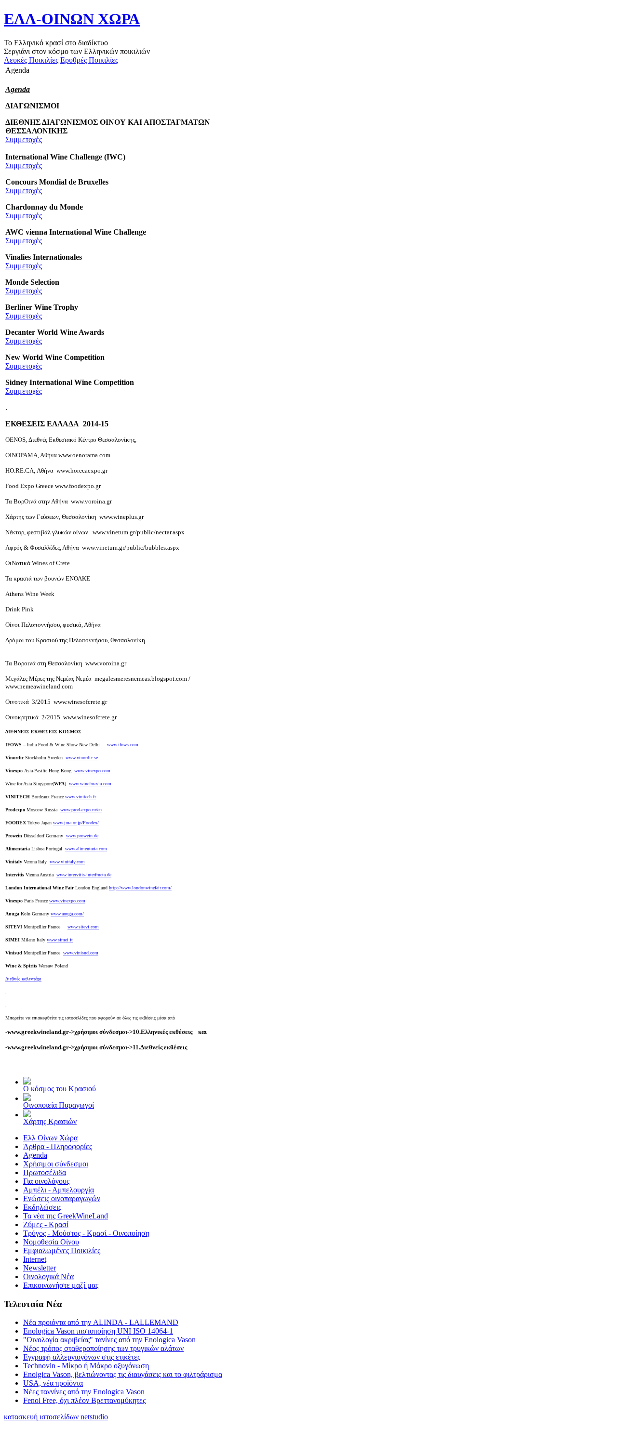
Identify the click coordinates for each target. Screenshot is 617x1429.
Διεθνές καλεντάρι (23, 978)
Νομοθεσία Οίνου (51, 1242)
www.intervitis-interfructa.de (83, 874)
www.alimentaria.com (86, 848)
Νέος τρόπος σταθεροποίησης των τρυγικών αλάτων (103, 1348)
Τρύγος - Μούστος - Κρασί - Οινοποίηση (86, 1233)
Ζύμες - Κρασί (45, 1224)
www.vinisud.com (80, 952)
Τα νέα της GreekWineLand (65, 1216)
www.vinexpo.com (92, 770)
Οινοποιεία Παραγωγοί (58, 1105)
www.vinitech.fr (80, 796)
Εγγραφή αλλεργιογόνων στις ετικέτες (81, 1357)
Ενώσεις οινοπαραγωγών (61, 1198)
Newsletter (39, 1268)
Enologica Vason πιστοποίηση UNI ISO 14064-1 (98, 1331)
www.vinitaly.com (67, 861)
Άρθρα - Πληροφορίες (57, 1146)
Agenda (35, 1155)
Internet (34, 1259)
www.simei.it (60, 939)
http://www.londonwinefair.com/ (140, 887)
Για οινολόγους (46, 1181)
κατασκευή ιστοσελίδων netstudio (56, 1417)
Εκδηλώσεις (42, 1207)
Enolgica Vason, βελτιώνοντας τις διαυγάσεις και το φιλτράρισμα (122, 1374)
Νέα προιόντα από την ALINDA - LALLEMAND (100, 1322)
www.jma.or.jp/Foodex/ (76, 822)
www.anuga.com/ (67, 913)
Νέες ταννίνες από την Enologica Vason (84, 1392)
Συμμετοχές (23, 139)
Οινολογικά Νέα (48, 1276)
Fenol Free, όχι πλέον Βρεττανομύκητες (84, 1400)
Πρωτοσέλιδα (44, 1172)
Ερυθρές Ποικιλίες (89, 60)
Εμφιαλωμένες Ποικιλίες (61, 1250)
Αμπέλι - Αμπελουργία (58, 1190)
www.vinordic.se (82, 757)
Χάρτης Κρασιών (50, 1121)
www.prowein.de (82, 835)
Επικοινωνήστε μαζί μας (60, 1285)
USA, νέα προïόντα (53, 1383)
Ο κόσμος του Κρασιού (59, 1089)
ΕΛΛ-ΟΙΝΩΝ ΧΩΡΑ (72, 18)
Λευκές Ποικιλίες (31, 60)
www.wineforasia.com (90, 783)
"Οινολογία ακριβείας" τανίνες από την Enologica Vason (109, 1340)
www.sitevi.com (83, 926)
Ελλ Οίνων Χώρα (50, 1138)
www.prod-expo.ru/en (81, 809)
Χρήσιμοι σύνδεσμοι (55, 1164)
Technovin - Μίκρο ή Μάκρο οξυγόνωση (86, 1366)
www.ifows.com (122, 744)
